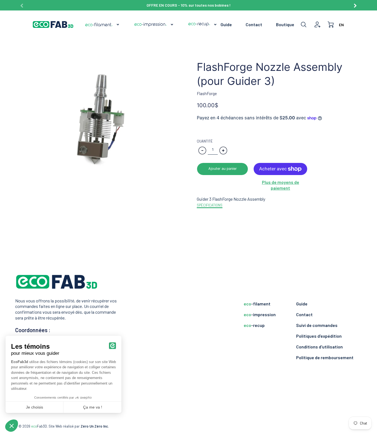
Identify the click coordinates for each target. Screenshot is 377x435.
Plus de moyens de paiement (280, 184)
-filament (257, 303)
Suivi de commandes (317, 325)
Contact (254, 24)
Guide (226, 24)
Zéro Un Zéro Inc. (95, 426)
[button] (222, 169)
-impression (260, 314)
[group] (188, 5)
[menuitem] (102, 24)
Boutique (285, 24)
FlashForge (207, 93)
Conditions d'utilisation (319, 346)
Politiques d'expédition (319, 336)
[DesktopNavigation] (151, 24)
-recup (254, 325)
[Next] (355, 3)
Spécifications (209, 205)
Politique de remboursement (325, 357)
